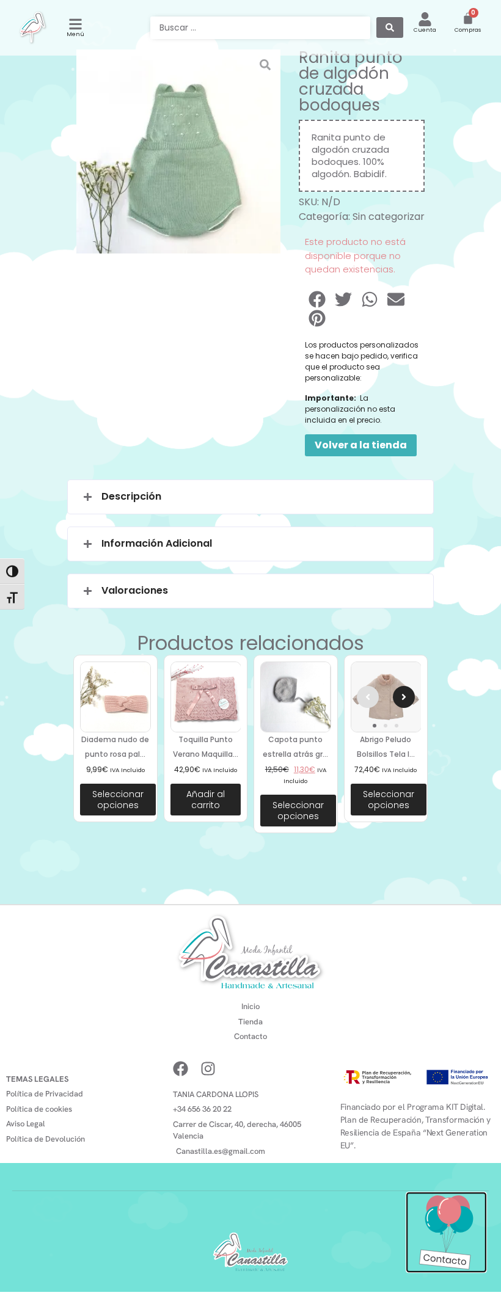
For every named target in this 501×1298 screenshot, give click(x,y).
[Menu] (75, 24)
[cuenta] (425, 19)
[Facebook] (180, 1068)
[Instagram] (208, 1068)
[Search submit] (389, 27)
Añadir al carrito (205, 799)
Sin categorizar (389, 217)
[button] (318, 299)
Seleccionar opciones (118, 799)
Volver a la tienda (361, 445)
